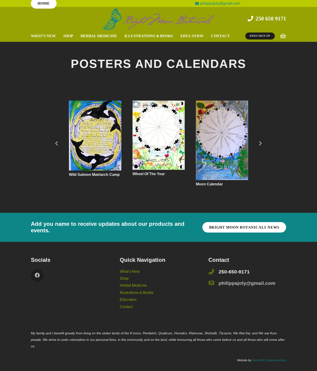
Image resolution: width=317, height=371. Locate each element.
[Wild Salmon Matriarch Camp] (87, 104)
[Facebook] (37, 275)
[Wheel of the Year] (150, 104)
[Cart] (283, 36)
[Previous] (56, 143)
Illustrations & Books (136, 293)
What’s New (130, 271)
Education (128, 300)
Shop (124, 278)
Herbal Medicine (133, 285)
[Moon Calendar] (213, 104)
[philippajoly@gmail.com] (213, 283)
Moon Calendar (200, 184)
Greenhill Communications (269, 360)
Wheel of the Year (140, 174)
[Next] (260, 143)
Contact (126, 307)
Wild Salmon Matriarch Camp (86, 175)
